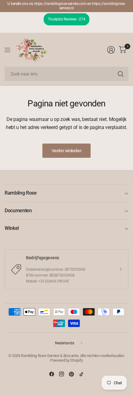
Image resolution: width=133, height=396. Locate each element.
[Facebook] (52, 374)
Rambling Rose (21, 193)
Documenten (18, 210)
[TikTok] (81, 374)
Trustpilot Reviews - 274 (66, 19)
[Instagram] (61, 374)
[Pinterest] (71, 374)
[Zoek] (120, 74)
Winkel (12, 228)
